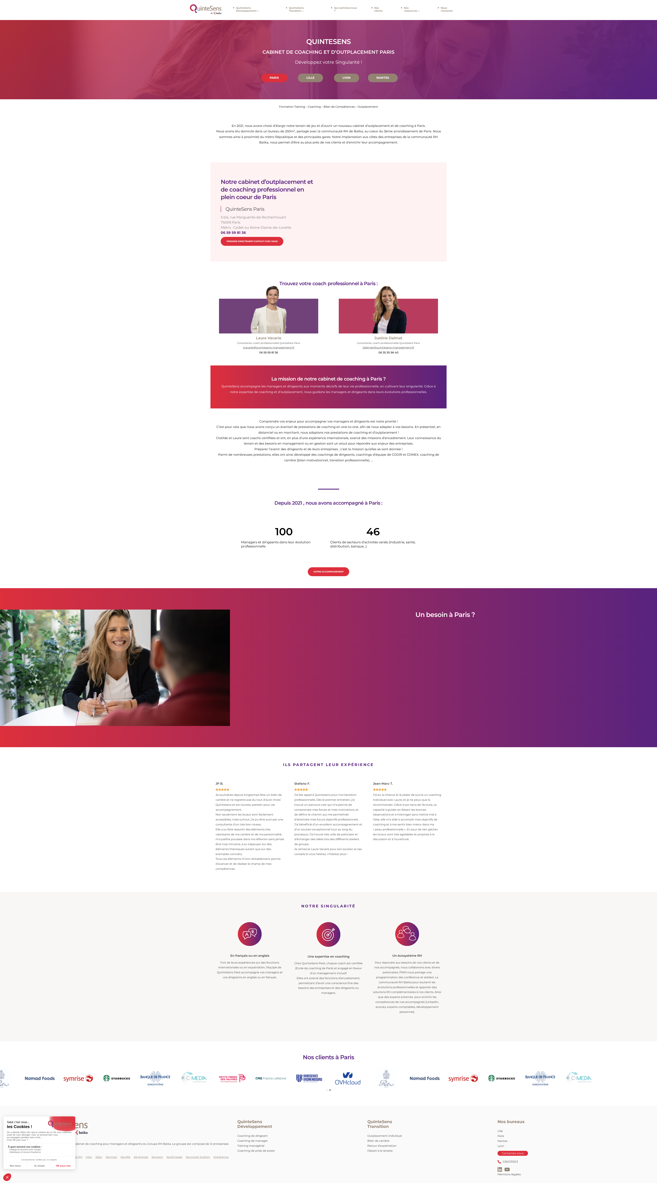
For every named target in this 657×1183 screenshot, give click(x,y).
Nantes (502, 1141)
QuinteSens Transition (296, 9)
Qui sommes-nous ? (345, 9)
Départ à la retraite (380, 1150)
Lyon (501, 1146)
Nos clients (378, 9)
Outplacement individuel (384, 1136)
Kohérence (221, 1157)
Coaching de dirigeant (252, 1136)
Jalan (98, 1157)
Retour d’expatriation (382, 1145)
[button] (326, 1090)
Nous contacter (447, 9)
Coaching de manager (252, 1140)
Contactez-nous (513, 1153)
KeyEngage (174, 1157)
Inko (89, 1157)
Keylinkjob (141, 1157)
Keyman (111, 1157)
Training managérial (250, 1145)
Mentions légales (509, 1174)
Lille (500, 1131)
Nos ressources (410, 9)
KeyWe (125, 1157)
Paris (501, 1136)
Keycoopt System (198, 1157)
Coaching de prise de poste (256, 1150)
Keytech (157, 1157)
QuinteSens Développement (246, 9)
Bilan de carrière (378, 1140)
